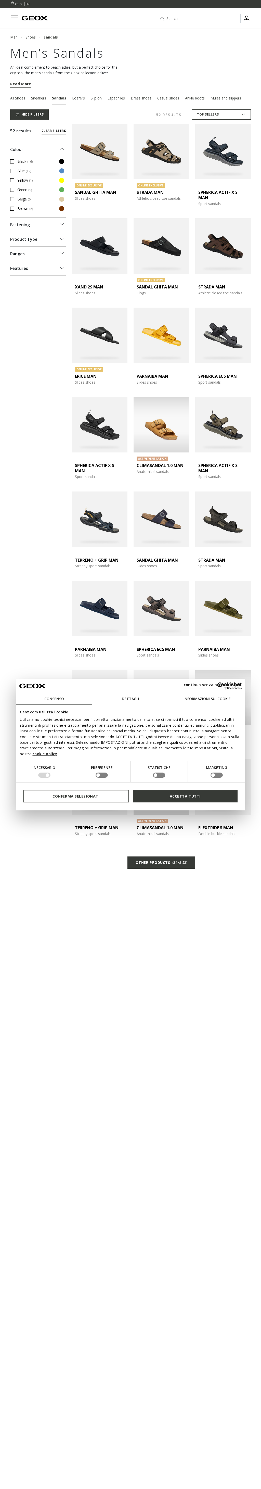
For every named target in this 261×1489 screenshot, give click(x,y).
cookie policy (45, 753)
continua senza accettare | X (212, 684)
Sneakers (38, 98)
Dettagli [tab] (130, 698)
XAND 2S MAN (89, 287)
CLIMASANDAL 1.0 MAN (160, 465)
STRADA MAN (150, 192)
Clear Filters (54, 131)
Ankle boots (195, 98)
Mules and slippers (226, 98)
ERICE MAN (86, 376)
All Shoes (17, 98)
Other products (161, 862)
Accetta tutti (185, 796)
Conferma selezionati (76, 796)
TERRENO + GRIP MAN (97, 560)
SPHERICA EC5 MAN (217, 376)
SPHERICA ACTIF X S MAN (218, 195)
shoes (30, 37)
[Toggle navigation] (14, 18)
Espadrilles (116, 98)
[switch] (102, 775)
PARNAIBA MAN (152, 376)
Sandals (59, 98)
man (14, 37)
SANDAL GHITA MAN (95, 192)
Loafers (78, 98)
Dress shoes (141, 98)
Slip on (96, 98)
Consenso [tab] (54, 698)
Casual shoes (168, 98)
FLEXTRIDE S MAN (215, 827)
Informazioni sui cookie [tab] (207, 698)
